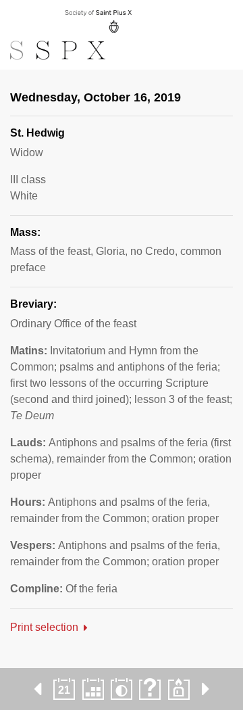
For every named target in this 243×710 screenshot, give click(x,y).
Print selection (44, 627)
